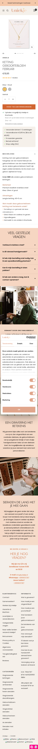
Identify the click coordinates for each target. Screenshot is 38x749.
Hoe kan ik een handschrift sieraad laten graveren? (26, 654)
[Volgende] (34, 53)
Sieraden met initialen (8, 727)
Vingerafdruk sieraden (7, 710)
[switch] (33, 386)
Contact (6, 597)
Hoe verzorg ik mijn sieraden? (26, 635)
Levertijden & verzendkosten (8, 617)
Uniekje (6, 58)
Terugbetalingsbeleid (10, 655)
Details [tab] (19, 343)
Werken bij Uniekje (9, 605)
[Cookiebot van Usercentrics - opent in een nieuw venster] (27, 337)
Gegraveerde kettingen (8, 676)
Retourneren (7, 636)
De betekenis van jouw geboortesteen (28, 627)
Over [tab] (31, 343)
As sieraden (7, 722)
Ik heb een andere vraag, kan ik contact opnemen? (16, 278)
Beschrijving (8, 154)
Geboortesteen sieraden (9, 717)
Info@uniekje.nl (22, 575)
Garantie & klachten (7, 610)
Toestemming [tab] (7, 343)
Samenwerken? (9, 601)
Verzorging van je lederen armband (28, 663)
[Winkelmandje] (34, 10)
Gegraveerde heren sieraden (8, 690)
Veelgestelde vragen (8, 624)
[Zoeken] (7, 10)
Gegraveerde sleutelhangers (8, 696)
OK (19, 409)
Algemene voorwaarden (8, 648)
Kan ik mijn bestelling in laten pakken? (15, 269)
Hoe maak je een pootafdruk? (27, 609)
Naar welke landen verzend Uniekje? (10, 631)
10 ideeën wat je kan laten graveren (27, 643)
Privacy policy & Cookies (9, 641)
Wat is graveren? (27, 597)
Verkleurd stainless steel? (13, 245)
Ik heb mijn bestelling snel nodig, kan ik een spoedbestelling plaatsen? (18, 259)
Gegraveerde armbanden (8, 683)
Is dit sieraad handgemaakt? (15, 252)
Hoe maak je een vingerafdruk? (27, 602)
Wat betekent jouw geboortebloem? (28, 617)
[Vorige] (3, 53)
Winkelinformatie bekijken (14, 124)
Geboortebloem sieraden (9, 703)
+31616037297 (24, 577)
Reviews (6, 660)
